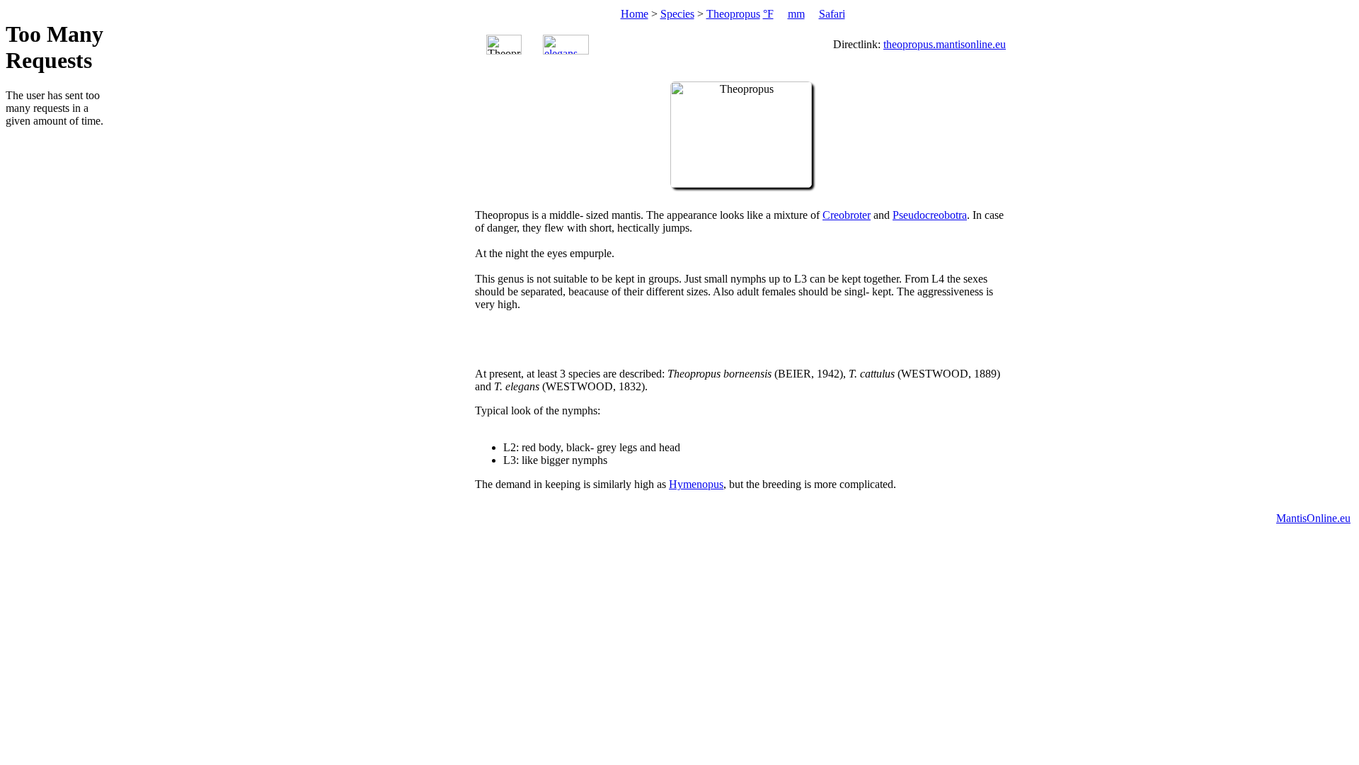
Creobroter (846, 215)
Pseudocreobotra (930, 215)
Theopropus (733, 14)
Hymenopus (696, 484)
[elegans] (566, 45)
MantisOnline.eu (1313, 518)
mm (796, 14)
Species (677, 14)
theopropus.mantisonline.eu (944, 44)
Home (634, 14)
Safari (832, 14)
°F (768, 14)
